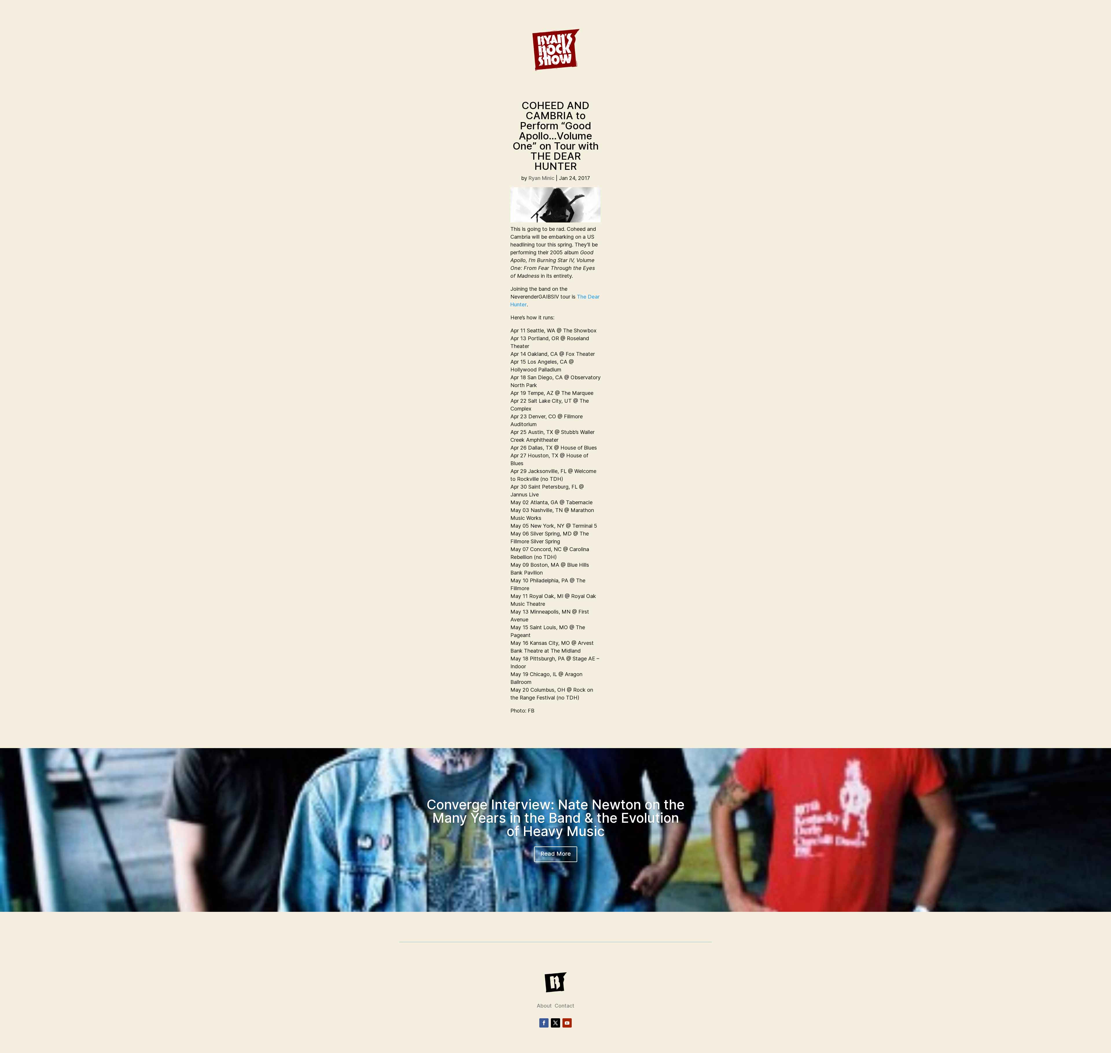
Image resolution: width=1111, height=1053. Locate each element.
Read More (555, 853)
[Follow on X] (555, 1023)
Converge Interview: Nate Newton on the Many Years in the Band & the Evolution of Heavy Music (555, 817)
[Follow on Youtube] (567, 1023)
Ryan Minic (541, 178)
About (544, 1006)
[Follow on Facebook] (544, 1023)
